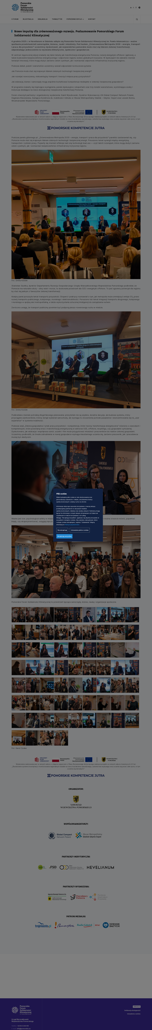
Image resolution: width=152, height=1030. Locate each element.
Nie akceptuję (62, 530)
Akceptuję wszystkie (64, 536)
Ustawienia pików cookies (80, 530)
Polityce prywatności (72, 524)
